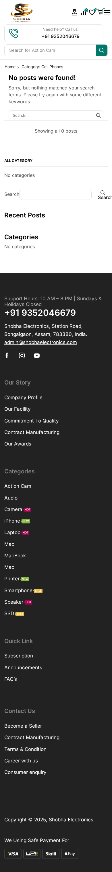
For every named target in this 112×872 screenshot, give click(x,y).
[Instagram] (22, 355)
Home (10, 66)
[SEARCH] (98, 115)
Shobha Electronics (71, 820)
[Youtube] (37, 355)
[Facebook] (7, 355)
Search (11, 194)
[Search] (101, 50)
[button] (74, 12)
